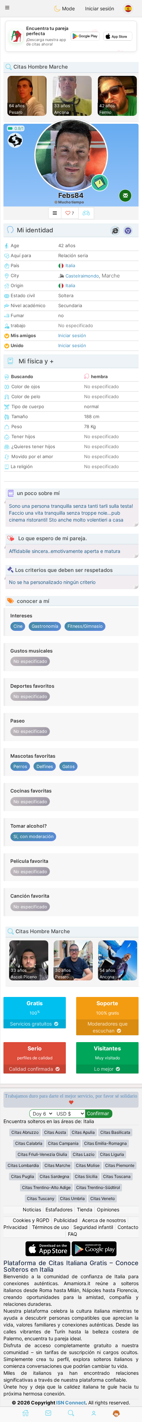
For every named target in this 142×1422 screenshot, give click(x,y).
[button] (7, 7)
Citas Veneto (102, 1198)
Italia (70, 265)
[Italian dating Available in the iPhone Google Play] (94, 1245)
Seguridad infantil (93, 1227)
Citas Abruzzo (25, 1132)
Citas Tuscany (40, 1198)
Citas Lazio (83, 1154)
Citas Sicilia (86, 1176)
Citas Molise (88, 1165)
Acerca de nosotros (104, 1220)
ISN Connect (70, 1402)
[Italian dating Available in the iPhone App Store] (49, 1245)
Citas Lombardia (23, 1165)
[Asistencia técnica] (116, 1414)
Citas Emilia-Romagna (105, 1143)
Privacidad (15, 1227)
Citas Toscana (117, 1176)
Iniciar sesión (99, 8)
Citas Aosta (55, 1132)
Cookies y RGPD (31, 1220)
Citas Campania (63, 1143)
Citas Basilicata (115, 1132)
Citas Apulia (83, 1132)
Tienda (84, 1209)
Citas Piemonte (119, 1165)
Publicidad (66, 1220)
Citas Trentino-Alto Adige (46, 1187)
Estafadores (58, 1209)
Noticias (32, 1209)
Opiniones (108, 1209)
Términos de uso (50, 1227)
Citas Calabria (28, 1143)
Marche (111, 275)
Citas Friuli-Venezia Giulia (42, 1154)
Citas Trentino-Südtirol (98, 1187)
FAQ (72, 1234)
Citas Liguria (112, 1154)
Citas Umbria (72, 1198)
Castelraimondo (82, 276)
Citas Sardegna (54, 1176)
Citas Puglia (22, 1176)
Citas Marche (57, 1165)
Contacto (128, 1227)
